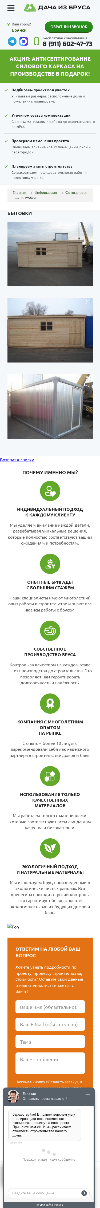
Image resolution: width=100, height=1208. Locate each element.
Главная (19, 192)
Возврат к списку (17, 459)
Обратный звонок (68, 26)
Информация (46, 192)
